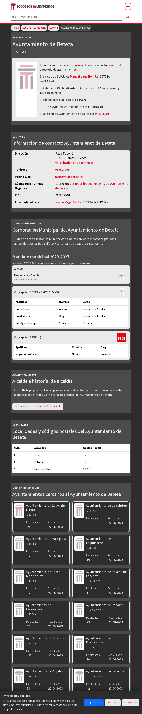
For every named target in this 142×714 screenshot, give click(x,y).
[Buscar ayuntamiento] (127, 17)
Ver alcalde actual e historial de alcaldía (38, 406)
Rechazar (112, 702)
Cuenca (53, 28)
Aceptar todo (93, 702)
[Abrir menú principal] (128, 6)
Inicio (15, 28)
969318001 (102, 114)
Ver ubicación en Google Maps (74, 163)
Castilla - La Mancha (34, 28)
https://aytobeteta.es (69, 177)
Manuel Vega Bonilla (84, 76)
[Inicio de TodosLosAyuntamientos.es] (66, 6)
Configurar (130, 702)
